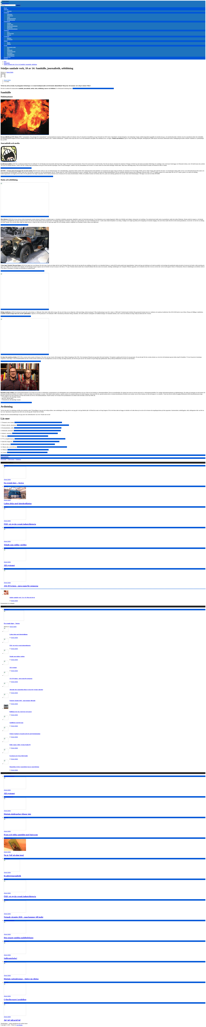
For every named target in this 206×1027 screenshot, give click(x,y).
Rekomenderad (4, 456)
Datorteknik (7, 21)
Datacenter (10, 27)
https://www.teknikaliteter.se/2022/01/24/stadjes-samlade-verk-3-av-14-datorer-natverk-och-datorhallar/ (43, 425)
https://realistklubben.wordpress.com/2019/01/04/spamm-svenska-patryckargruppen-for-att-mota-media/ (27, 176)
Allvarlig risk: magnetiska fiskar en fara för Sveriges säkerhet (26, 689)
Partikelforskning (11, 18)
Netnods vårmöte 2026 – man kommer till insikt (22, 700)
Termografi (6, 1003)
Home (5, 8)
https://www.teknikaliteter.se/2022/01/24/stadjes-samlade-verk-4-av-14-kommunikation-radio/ (37, 428)
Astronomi (6, 941)
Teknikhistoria (10, 54)
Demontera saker (11, 47)
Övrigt (5, 45)
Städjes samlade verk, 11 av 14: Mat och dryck (22, 597)
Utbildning (18, 459)
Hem (5, 61)
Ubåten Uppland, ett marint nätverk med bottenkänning (24, 733)
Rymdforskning (11, 20)
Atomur (9, 23)
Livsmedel (6, 36)
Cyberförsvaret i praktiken (15, 999)
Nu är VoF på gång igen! (14, 855)
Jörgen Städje (9, 72)
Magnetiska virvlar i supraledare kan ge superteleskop (24, 767)
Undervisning (10, 459)
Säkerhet (6, 9)
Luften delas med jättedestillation (18, 503)
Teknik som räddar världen (15, 545)
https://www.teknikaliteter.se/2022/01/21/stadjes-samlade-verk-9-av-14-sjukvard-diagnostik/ (36, 441)
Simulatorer (10, 15)
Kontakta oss (7, 57)
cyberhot (6, 465)
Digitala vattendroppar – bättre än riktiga (21, 979)
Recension (9, 53)
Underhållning (10, 56)
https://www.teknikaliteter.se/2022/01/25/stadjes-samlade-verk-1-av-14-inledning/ (93, 88)
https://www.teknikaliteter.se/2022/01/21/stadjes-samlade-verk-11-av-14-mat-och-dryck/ (33, 444)
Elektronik (9, 50)
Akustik (6, 817)
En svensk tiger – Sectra (14, 483)
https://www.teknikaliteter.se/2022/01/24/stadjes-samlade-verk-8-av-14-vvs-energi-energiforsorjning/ (40, 438)
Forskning (6, 12)
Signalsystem (10, 33)
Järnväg (9, 35)
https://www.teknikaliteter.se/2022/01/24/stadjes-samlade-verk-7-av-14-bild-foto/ (27, 436)
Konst (5, 961)
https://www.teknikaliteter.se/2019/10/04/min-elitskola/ (14, 225)
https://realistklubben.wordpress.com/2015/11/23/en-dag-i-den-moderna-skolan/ (21, 361)
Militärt (6, 41)
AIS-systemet (9, 565)
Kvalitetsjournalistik (12, 876)
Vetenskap (9, 14)
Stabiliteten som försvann (16, 722)
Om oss (6, 58)
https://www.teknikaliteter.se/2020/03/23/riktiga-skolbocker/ (16, 316)
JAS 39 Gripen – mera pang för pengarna (21, 586)
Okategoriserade (11, 51)
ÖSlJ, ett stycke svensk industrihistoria (20, 524)
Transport (6, 30)
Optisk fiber (10, 24)
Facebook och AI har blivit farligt (18, 756)
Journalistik (7, 63)
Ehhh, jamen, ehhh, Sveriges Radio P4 (19, 744)
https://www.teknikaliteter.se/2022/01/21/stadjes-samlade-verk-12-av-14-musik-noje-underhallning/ (42, 447)
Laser (8, 17)
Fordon (6, 507)
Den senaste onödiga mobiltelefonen (18, 938)
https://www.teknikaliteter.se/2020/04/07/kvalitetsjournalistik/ (16, 168)
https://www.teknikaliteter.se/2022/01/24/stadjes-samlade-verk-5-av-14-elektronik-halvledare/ (37, 430)
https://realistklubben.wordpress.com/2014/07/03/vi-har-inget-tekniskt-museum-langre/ (22, 271)
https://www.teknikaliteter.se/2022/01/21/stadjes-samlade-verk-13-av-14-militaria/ (28, 449)
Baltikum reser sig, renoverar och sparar (20, 711)
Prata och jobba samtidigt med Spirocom (21, 835)
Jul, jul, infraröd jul (12, 1020)
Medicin (9, 38)
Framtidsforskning (8, 797)
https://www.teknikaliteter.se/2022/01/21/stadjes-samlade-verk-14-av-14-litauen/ (27, 452)
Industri (6, 486)
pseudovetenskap (8, 838)
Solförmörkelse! (10, 958)
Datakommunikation (12, 26)
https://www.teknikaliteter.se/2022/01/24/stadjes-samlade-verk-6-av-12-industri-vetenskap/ (35, 433)
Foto (8, 48)
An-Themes (19, 1025)
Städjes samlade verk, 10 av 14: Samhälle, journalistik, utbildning (20, 64)
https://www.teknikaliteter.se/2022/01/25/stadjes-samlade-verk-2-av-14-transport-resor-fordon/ (38, 422)
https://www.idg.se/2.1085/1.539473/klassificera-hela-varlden (16, 402)
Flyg (8, 32)
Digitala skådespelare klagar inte (17, 814)
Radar (8, 42)
